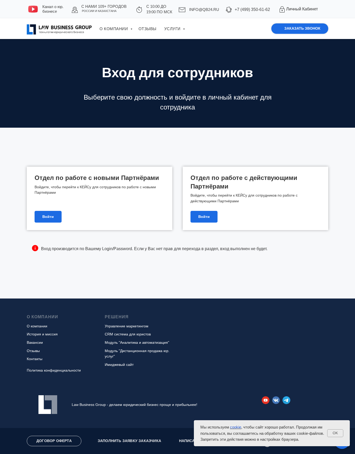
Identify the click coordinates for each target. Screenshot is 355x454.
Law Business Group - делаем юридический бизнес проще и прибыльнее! (134, 405)
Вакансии (35, 342)
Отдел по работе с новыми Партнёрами (97, 177)
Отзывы (147, 29)
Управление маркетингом (126, 326)
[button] (299, 28)
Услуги (173, 29)
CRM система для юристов (128, 334)
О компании (114, 29)
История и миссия (42, 334)
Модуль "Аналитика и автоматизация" (137, 342)
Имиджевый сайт (119, 364)
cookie (235, 427)
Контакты (34, 359)
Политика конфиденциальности (54, 370)
